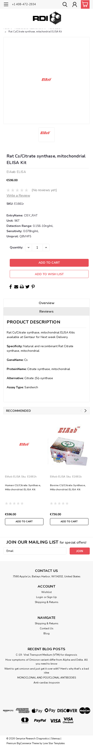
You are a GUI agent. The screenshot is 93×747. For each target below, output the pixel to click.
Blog (46, 633)
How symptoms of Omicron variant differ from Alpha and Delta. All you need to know (46, 661)
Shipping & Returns (46, 602)
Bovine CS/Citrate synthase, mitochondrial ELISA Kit (68, 487)
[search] (65, 5)
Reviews (46, 311)
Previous (81, 410)
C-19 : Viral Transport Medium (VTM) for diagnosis (46, 655)
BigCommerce (24, 743)
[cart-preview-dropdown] (84, 4)
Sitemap (55, 738)
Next (85, 410)
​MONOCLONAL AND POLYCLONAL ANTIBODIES (46, 677)
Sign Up (52, 597)
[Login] (74, 5)
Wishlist (46, 592)
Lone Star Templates (54, 743)
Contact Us (46, 628)
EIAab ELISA (13, 476)
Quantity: (16, 247)
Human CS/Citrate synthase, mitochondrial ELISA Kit (23, 487)
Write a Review (18, 195)
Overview (47, 303)
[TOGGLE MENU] (6, 5)
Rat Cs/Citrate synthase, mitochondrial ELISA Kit (35, 31)
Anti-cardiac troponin (47, 682)
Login (39, 597)
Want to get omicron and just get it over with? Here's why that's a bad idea (46, 670)
